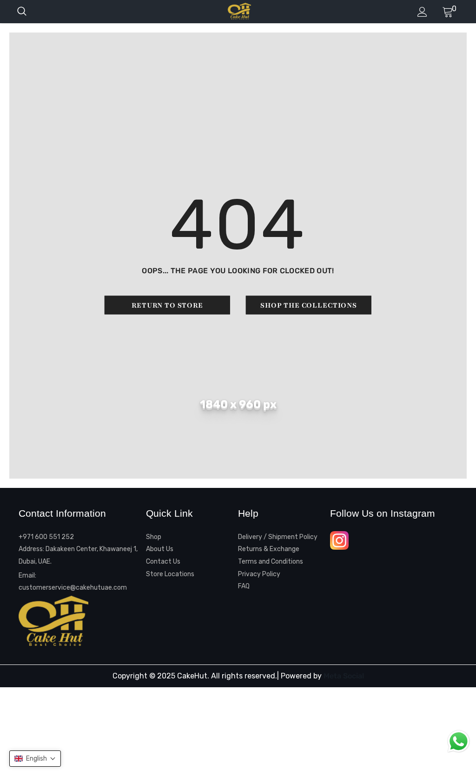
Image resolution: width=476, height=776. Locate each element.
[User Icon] (422, 12)
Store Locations (170, 574)
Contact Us (163, 562)
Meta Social (344, 675)
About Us (159, 549)
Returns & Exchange (268, 549)
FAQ (244, 586)
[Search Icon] (31, 11)
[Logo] (239, 11)
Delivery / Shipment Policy (277, 537)
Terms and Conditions (270, 562)
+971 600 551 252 (46, 537)
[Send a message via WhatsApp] (458, 741)
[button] (35, 758)
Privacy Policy (259, 574)
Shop (153, 537)
